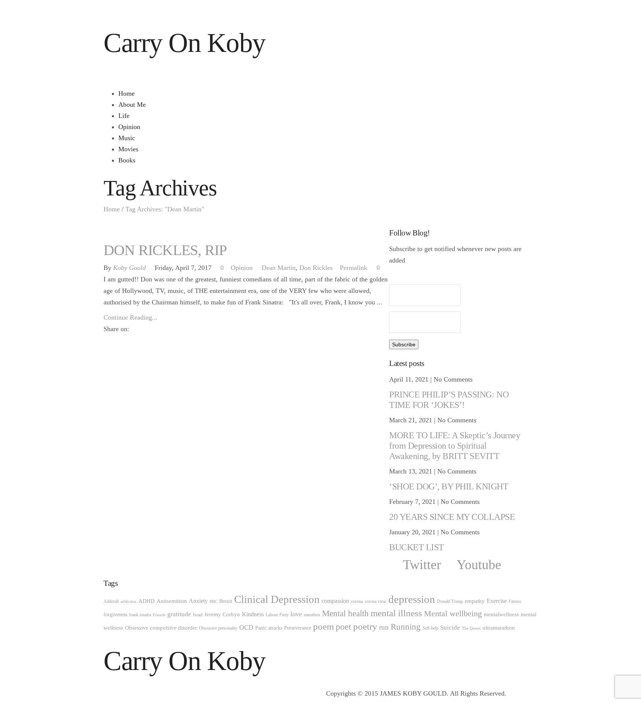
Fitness (515, 601)
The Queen (471, 628)
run (384, 627)
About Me (132, 104)
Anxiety (198, 601)
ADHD (146, 601)
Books (126, 160)
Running (406, 626)
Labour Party (277, 614)
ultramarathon (499, 628)
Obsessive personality (218, 628)
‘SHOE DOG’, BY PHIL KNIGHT (449, 486)
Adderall (111, 601)
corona (357, 601)
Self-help (430, 628)
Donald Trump (450, 601)
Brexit (225, 601)
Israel (198, 614)
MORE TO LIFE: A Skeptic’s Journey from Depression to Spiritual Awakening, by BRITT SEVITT (454, 445)
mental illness (396, 613)
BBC (213, 602)
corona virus (376, 601)
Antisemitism (172, 601)
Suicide (450, 627)
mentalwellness (501, 614)
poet (343, 626)
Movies (128, 149)
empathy (475, 601)
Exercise (497, 601)
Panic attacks (268, 628)
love (296, 614)
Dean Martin (279, 267)
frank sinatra (140, 614)
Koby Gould (129, 267)
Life (123, 115)
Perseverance (297, 628)
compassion (335, 601)
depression (411, 599)
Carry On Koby (184, 43)
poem (323, 626)
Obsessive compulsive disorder (161, 628)
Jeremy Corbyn (222, 614)
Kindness (253, 614)
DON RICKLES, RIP (165, 250)
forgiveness (115, 614)
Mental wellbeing (453, 613)
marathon (312, 614)
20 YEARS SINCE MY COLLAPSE (452, 517)
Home (126, 93)
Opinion (129, 127)
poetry (365, 626)
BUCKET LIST (416, 547)
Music (126, 138)
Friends (159, 615)
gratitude (179, 614)
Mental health (345, 613)
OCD (246, 627)
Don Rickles (316, 267)
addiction (129, 602)
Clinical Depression (277, 599)
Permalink (353, 267)
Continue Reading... (130, 317)
